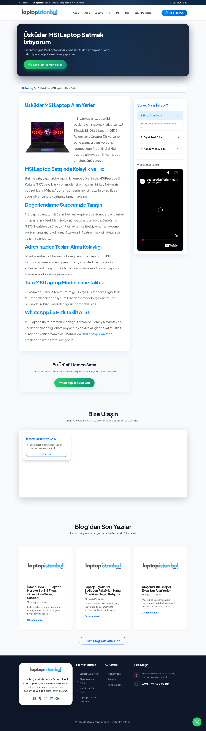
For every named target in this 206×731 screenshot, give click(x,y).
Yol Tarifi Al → (47, 454)
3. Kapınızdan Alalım (153, 148)
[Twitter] (40, 698)
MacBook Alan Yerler (85, 690)
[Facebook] (34, 698)
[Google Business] (57, 698)
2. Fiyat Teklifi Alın (152, 137)
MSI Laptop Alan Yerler (97, 334)
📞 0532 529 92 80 (178, 3)
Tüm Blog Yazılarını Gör (103, 641)
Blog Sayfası (113, 684)
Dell (127, 12)
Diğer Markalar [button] (143, 12)
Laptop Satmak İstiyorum (86, 699)
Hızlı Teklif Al (176, 12)
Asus (87, 12)
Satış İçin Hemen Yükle (47, 64)
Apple (76, 12)
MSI (118, 12)
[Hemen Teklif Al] (196, 721)
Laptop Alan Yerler (87, 673)
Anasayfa (30, 88)
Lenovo (99, 12)
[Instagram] (45, 698)
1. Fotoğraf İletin (151, 115)
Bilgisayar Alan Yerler (85, 681)
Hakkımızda (113, 673)
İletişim (110, 679)
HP (109, 12)
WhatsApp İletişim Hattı (74, 382)
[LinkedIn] (51, 698)
